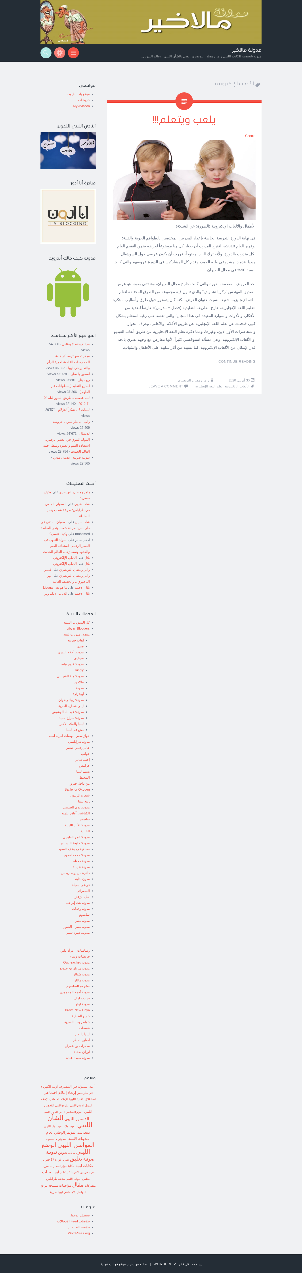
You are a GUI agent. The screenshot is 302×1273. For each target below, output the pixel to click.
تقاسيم (85, 819)
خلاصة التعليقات (78, 1227)
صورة (46, 1166)
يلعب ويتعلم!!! (184, 119)
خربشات (84, 100)
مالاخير (79, 682)
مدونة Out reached (76, 962)
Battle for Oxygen (77, 789)
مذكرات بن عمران (77, 1046)
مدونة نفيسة (81, 867)
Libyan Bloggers (78, 628)
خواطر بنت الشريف (76, 1022)
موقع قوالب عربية (113, 1264)
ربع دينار (84, 380)
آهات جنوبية (75, 640)
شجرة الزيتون (80, 795)
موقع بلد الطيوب (78, 94)
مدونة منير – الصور (77, 926)
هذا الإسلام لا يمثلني (76, 344)
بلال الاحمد (82, 587)
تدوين (62, 1152)
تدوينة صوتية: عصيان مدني (71, 457)
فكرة (91, 1172)
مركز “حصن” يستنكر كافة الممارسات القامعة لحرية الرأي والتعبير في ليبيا (68, 362)
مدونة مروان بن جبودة (74, 968)
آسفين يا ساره (80, 374)
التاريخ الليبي (62, 1105)
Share (250, 136)
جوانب (85, 753)
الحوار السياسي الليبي (71, 1111)
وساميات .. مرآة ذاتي (75, 950)
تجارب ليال (82, 998)
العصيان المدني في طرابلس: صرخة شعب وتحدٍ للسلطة (67, 510)
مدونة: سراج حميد (71, 718)
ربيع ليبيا (84, 801)
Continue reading (235, 361)
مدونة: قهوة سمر (78, 932)
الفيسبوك (70, 1126)
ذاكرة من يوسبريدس (75, 873)
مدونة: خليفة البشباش (74, 843)
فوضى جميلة (81, 885)
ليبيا (56, 1172)
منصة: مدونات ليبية (76, 634)
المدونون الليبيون (56, 1138)
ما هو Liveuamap (55, 587)
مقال (78, 1185)
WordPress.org (79, 1233)
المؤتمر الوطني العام (61, 1132)
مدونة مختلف (80, 861)
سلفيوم (84, 914)
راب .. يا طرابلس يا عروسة (71, 421)
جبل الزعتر (82, 897)
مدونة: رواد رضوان (71, 700)
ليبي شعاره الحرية (71, 706)
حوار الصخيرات (58, 1166)
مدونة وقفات (81, 909)
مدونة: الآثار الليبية (77, 825)
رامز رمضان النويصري (193, 380)
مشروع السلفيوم (78, 986)
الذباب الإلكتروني (65, 558)
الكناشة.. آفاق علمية (75, 813)
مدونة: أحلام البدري (70, 652)
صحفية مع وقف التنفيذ (74, 849)
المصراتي (83, 891)
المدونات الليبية (79, 1138)
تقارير (65, 1159)
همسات (84, 1028)
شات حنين (82, 522)
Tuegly (79, 670)
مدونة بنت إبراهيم (77, 903)
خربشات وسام (80, 956)
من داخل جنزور (79, 783)
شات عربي (82, 504)
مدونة (80, 688)
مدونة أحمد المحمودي (74, 992)
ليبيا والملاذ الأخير (72, 724)
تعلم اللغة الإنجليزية (208, 386)
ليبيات (47, 1172)
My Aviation (81, 106)
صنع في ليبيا (75, 730)
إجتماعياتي (82, 759)
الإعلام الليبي (77, 1105)
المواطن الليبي (76, 1145)
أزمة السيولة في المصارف (77, 1086)
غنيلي (48, 569)
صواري (79, 658)
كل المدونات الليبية (76, 622)
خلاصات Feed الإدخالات (73, 1221)
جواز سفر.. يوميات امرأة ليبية (69, 736)
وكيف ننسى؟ (58, 534)
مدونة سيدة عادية (77, 1058)
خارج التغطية (81, 1016)
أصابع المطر (81, 1040)
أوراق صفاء (82, 1052)
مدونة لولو (82, 1004)
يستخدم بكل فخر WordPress (178, 1264)
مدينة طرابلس (55, 1178)
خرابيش (84, 765)
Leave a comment (166, 386)
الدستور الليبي (76, 1118)
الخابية (85, 831)
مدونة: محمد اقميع (77, 855)
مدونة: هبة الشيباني (70, 676)
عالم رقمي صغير (78, 747)
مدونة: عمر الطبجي (76, 837)
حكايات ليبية (85, 1166)
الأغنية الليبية (76, 1099)
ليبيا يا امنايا (82, 1034)
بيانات (71, 1152)
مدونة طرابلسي (79, 742)
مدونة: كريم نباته (72, 664)
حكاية (71, 1166)
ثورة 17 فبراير (51, 1159)
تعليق (76, 1158)
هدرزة (53, 1192)
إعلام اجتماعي (55, 1092)
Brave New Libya (77, 1010)
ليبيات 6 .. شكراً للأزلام (74, 410)
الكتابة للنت (83, 1132)
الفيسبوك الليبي (53, 1126)
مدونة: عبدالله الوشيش (68, 712)
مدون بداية (82, 879)
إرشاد (72, 1093)
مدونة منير (82, 920)
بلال (87, 558)
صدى (80, 646)
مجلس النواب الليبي (78, 1178)
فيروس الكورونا (79, 1172)
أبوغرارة (78, 694)
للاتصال (84, 433)
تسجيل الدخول (79, 1215)
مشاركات (90, 1185)
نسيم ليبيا (83, 771)
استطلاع (90, 1099)
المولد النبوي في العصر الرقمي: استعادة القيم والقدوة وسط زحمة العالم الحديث (66, 445)
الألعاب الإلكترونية (237, 386)
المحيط (84, 777)
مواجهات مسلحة (59, 1185)
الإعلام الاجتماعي (58, 1099)
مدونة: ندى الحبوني (76, 807)
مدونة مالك (82, 980)
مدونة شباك (81, 974)
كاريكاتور (65, 1172)
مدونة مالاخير (247, 50)
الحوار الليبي (51, 1111)
